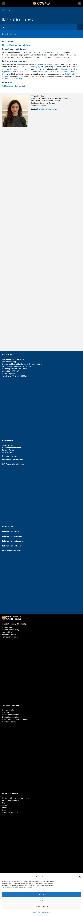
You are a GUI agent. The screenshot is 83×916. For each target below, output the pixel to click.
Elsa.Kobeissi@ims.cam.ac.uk (47, 109)
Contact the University (10, 630)
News (4, 805)
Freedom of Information (12, 459)
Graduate (5, 712)
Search (79, 3)
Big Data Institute (63, 71)
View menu (3, 3)
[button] (80, 877)
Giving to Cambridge (10, 812)
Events (4, 808)
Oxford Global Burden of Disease (39, 71)
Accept (41, 894)
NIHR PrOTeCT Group (13, 79)
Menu (5, 27)
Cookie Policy (36, 912)
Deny (41, 900)
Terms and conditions (10, 637)
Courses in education (10, 722)
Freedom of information (11, 634)
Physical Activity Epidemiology (16, 45)
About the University (10, 793)
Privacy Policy (46, 912)
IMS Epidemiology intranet (13, 464)
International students (10, 715)
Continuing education (10, 717)
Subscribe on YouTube (12, 550)
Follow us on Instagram (12, 541)
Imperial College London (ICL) (28, 67)
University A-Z (7, 627)
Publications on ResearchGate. (14, 86)
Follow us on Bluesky (11, 531)
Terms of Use (7, 445)
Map (4, 803)
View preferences (41, 906)
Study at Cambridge (10, 705)
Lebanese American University (48, 64)
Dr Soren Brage (56, 52)
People (7, 10)
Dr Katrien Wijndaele (38, 52)
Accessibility (7, 632)
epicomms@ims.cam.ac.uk (13, 359)
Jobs (4, 810)
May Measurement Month (20, 69)
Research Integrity (9, 456)
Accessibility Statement (11, 448)
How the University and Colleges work (16, 798)
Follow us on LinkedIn (11, 546)
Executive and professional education (16, 719)
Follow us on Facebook (12, 536)
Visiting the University (10, 800)
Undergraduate (8, 710)
